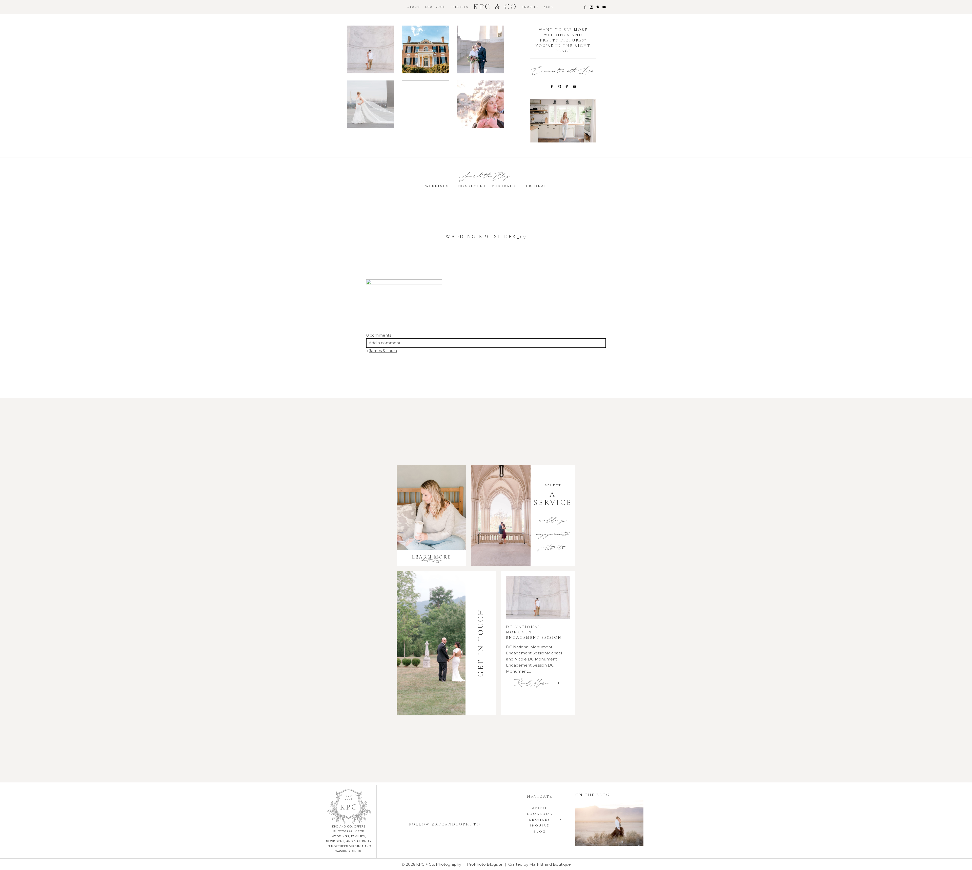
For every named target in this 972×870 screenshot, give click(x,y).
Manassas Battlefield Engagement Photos (425, 105)
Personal (535, 186)
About (413, 7)
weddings (552, 521)
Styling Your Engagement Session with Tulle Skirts (609, 823)
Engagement (470, 186)
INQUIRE (530, 7)
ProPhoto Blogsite (484, 864)
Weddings (437, 186)
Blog (548, 7)
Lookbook (435, 7)
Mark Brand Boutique (550, 864)
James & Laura (383, 350)
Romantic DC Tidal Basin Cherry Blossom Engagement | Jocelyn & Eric (480, 105)
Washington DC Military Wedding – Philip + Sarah (370, 105)
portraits (553, 548)
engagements (553, 534)
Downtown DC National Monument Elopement (480, 50)
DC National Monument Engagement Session (370, 50)
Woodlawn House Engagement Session (425, 50)
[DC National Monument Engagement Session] (538, 597)
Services (460, 7)
